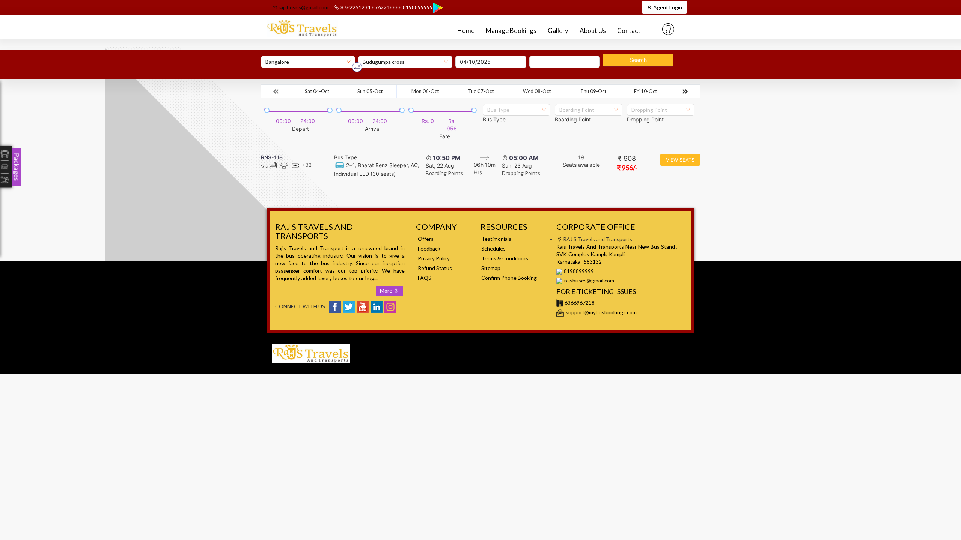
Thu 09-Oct (593, 91)
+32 (307, 165)
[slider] (266, 109)
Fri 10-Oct (645, 91)
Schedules (493, 248)
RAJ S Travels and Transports (606, 343)
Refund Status (435, 268)
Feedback (429, 248)
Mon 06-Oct (425, 91)
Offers (426, 239)
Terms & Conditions (504, 258)
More (387, 290)
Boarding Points (444, 173)
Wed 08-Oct (537, 91)
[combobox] (516, 110)
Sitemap (490, 268)
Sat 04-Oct (317, 91)
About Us (593, 30)
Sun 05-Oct (370, 91)
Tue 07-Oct (481, 91)
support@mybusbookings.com (601, 312)
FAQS (424, 277)
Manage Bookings (511, 30)
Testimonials (496, 239)
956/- (627, 168)
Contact (628, 30)
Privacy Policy (434, 258)
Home (465, 30)
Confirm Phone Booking (509, 277)
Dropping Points (521, 173)
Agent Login (667, 7)
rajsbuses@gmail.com (302, 7)
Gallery (558, 30)
